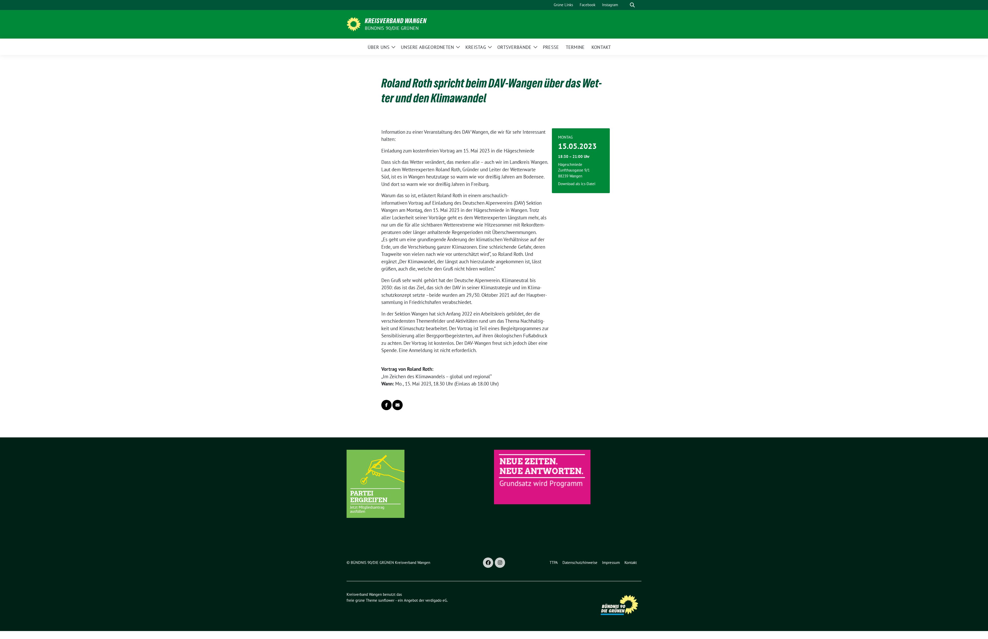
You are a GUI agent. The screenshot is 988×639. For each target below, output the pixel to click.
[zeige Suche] (632, 5)
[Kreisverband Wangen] (354, 24)
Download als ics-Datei (576, 183)
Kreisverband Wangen (396, 21)
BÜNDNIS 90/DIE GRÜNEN (392, 28)
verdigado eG (436, 600)
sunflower (386, 600)
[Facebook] (488, 562)
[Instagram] (500, 562)
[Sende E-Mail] (397, 405)
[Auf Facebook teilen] (386, 405)
